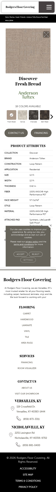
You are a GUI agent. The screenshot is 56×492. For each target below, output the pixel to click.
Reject (35, 254)
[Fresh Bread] (11, 114)
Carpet (17, 17)
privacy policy (32, 241)
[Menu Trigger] (49, 7)
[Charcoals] (33, 114)
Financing (41, 133)
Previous (4, 115)
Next (51, 115)
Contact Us (16, 133)
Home (7, 17)
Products (23, 17)
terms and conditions (24, 244)
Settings (28, 260)
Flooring (12, 17)
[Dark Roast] (44, 114)
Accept (20, 254)
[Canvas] (22, 114)
